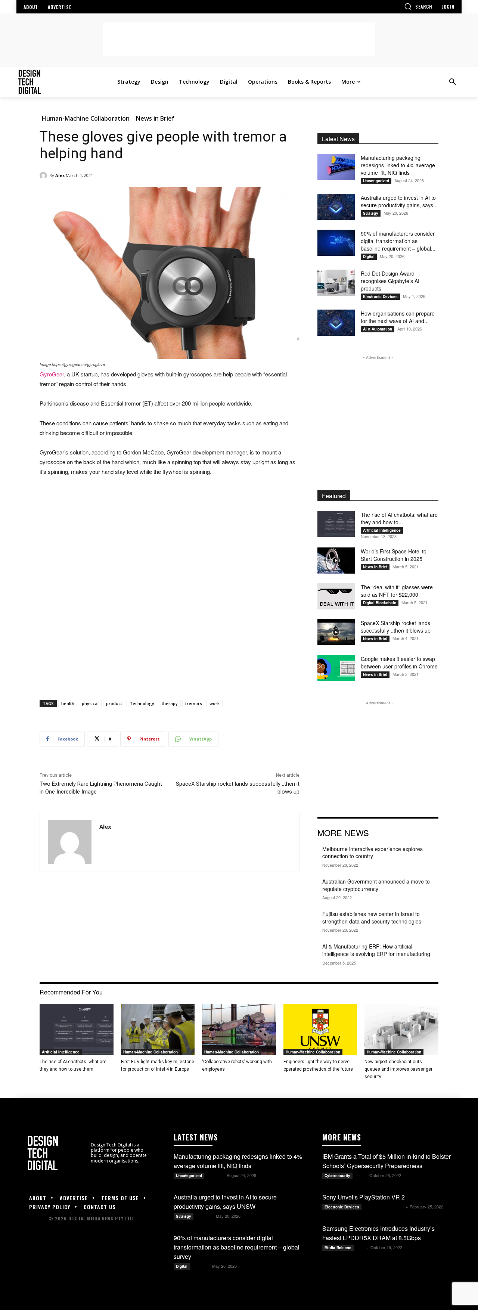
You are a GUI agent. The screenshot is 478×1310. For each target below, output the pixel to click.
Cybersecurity (337, 1175)
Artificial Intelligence (382, 530)
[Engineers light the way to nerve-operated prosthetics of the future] (320, 1029)
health (67, 703)
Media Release (338, 1247)
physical (90, 703)
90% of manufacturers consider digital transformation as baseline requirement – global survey (236, 1247)
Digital (369, 256)
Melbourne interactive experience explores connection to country (372, 852)
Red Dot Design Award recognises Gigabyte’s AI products (390, 281)
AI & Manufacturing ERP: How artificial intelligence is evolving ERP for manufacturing (376, 950)
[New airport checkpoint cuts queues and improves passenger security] (401, 1029)
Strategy (370, 213)
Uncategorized (376, 180)
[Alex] (44, 175)
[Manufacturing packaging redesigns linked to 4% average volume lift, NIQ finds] (336, 167)
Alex (60, 175)
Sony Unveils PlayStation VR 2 (363, 1197)
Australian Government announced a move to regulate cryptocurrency (376, 885)
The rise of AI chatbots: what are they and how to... (399, 518)
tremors (193, 703)
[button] (418, 6)
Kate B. (214, 1175)
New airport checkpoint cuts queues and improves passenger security (398, 1069)
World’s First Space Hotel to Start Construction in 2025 (393, 554)
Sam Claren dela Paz (384, 1207)
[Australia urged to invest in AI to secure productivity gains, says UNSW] (336, 207)
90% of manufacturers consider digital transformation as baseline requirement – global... (398, 241)
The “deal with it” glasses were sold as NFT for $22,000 (397, 590)
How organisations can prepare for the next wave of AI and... (398, 317)
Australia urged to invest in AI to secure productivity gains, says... (399, 201)
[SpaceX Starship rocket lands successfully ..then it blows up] (336, 632)
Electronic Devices (380, 296)
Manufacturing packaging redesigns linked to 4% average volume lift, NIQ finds (398, 165)
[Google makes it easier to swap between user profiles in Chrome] (336, 668)
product (114, 703)
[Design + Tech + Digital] (65, 81)
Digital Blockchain (379, 602)
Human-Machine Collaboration (86, 118)
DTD (360, 1175)
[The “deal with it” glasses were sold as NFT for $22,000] (336, 596)
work (214, 703)
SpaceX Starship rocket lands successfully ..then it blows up (396, 626)
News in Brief (155, 118)
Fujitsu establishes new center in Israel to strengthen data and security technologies (371, 917)
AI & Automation (377, 329)
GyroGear (52, 374)
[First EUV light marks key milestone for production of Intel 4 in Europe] (158, 1029)
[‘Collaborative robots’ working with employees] (239, 1029)
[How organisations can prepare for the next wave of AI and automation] (336, 323)
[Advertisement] (239, 39)
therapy (170, 703)
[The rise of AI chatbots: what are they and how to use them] (336, 524)
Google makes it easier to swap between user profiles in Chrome (399, 662)
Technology (142, 703)
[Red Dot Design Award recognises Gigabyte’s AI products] (336, 283)
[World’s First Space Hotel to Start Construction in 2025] (336, 560)
